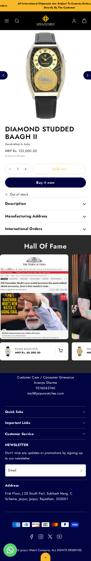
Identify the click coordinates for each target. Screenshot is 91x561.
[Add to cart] (60, 351)
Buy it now (45, 182)
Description (15, 203)
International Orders (23, 229)
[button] (7, 21)
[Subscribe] (81, 470)
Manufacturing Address (26, 216)
